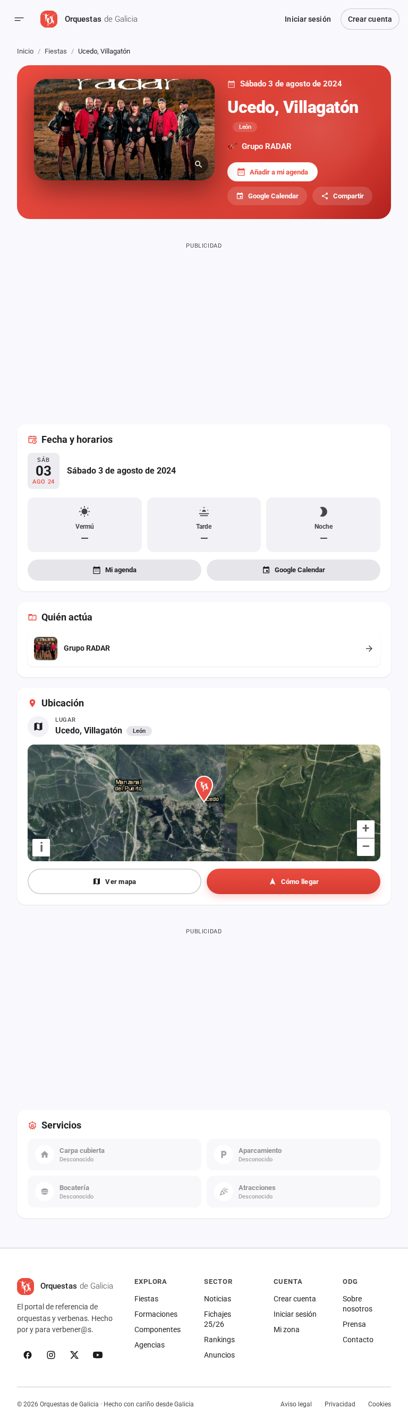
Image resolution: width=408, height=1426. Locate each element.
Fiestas (56, 51)
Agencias (149, 1345)
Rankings (219, 1339)
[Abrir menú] (19, 19)
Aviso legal (296, 1404)
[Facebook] (27, 1355)
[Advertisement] (204, 326)
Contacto (358, 1339)
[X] (74, 1355)
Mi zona (287, 1329)
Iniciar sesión (307, 19)
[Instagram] (51, 1355)
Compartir (348, 196)
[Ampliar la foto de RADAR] (124, 129)
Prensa (354, 1324)
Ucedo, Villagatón (88, 730)
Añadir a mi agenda (279, 172)
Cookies (379, 1404)
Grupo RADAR (267, 146)
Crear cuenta (370, 19)
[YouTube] (97, 1355)
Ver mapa (120, 882)
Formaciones (155, 1314)
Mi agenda (121, 570)
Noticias (217, 1298)
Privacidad (340, 1404)
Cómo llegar (300, 882)
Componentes (157, 1329)
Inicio (25, 51)
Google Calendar (273, 196)
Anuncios (219, 1355)
